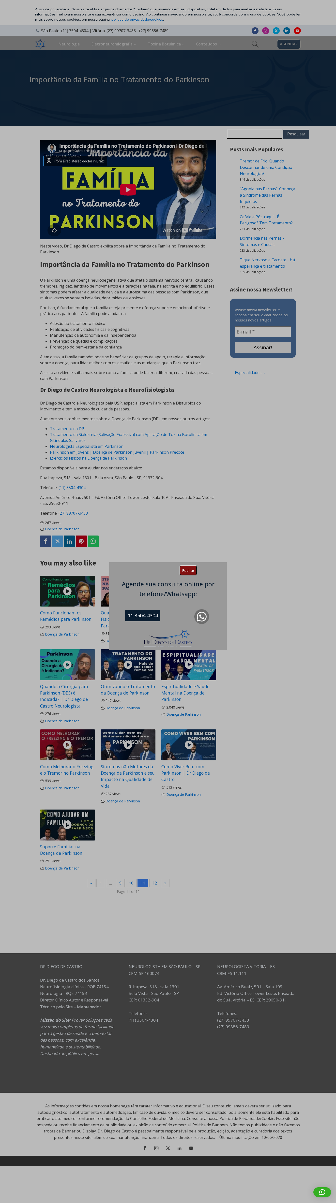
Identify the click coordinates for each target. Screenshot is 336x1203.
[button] (322, 1192)
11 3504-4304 (143, 615)
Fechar (188, 570)
